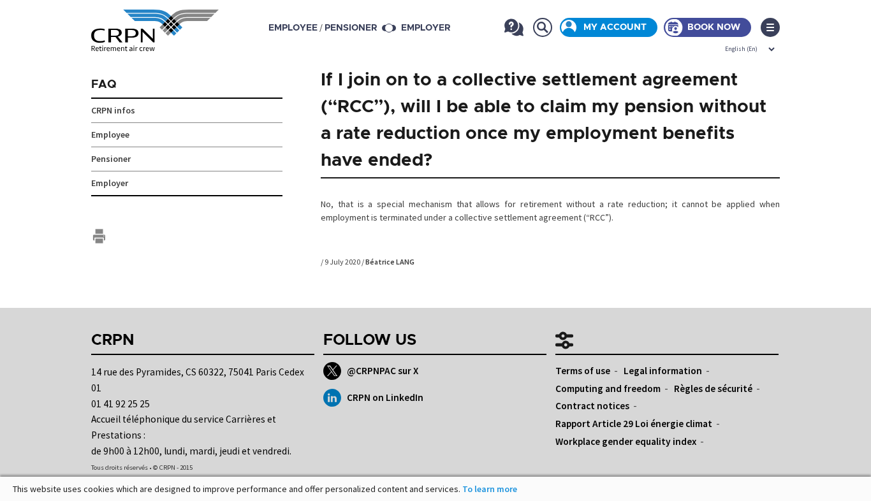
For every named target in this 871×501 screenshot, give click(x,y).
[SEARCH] (542, 27)
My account (615, 27)
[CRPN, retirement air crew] (155, 43)
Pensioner (111, 158)
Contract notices (592, 406)
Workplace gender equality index (625, 441)
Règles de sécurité (713, 388)
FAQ (104, 85)
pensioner (351, 28)
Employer (425, 28)
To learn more (489, 489)
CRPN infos (113, 110)
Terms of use (582, 371)
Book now (713, 27)
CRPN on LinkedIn (385, 397)
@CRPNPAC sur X (382, 371)
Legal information (663, 371)
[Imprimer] (99, 236)
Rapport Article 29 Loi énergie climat (633, 424)
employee (293, 28)
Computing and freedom (608, 388)
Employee (110, 134)
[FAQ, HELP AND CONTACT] (513, 27)
